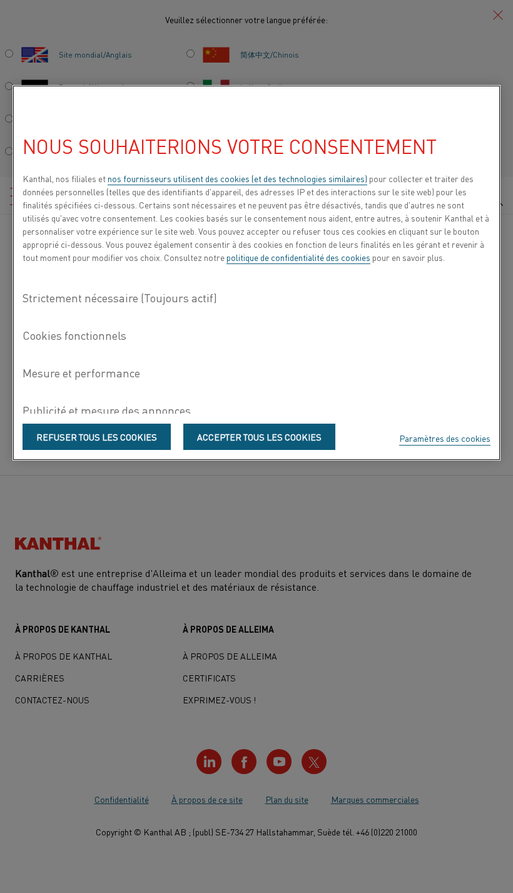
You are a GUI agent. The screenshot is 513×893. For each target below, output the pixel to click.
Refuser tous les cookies (96, 437)
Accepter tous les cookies (259, 437)
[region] (256, 273)
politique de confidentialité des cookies (298, 257)
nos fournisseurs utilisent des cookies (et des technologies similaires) (237, 178)
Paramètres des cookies (444, 438)
